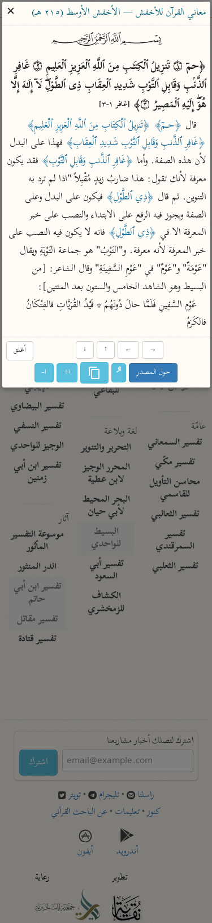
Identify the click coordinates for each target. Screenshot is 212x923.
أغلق (20, 350)
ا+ (67, 373)
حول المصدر (153, 373)
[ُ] (118, 373)
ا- (44, 373)
